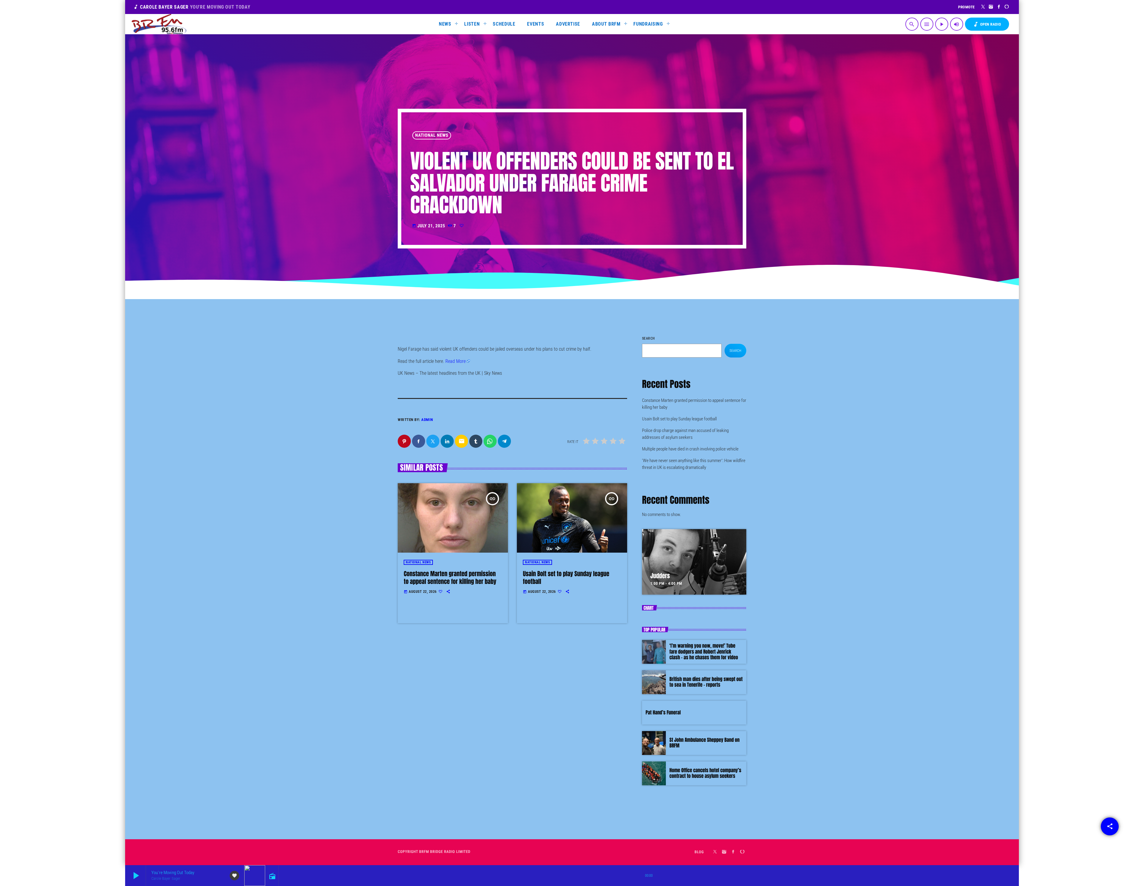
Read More (455, 361)
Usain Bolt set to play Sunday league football (566, 577)
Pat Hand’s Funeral (663, 712)
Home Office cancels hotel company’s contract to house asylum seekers (705, 773)
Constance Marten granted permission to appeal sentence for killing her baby (450, 577)
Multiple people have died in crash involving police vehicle (690, 449)
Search (648, 338)
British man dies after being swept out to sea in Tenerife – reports (706, 682)
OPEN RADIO (987, 24)
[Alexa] (1006, 7)
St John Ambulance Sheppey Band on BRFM (704, 742)
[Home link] (159, 24)
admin (427, 419)
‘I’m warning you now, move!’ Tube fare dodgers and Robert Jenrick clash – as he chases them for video (703, 651)
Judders (660, 575)
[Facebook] (999, 7)
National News (431, 135)
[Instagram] (991, 7)
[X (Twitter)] (983, 7)
